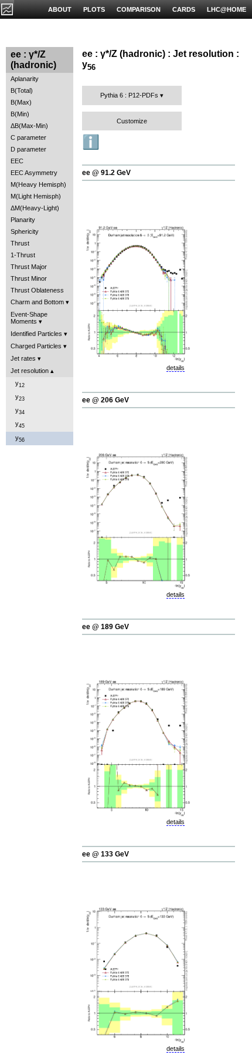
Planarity (23, 219)
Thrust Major (29, 266)
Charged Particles (36, 346)
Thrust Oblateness (37, 290)
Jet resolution (30, 370)
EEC (17, 160)
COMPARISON (139, 9)
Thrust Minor (29, 278)
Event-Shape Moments (29, 318)
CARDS (183, 9)
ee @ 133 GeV (105, 854)
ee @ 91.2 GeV (106, 173)
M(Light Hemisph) (36, 196)
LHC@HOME (226, 9)
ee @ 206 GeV (105, 400)
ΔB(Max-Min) (29, 125)
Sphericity (25, 231)
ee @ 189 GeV (105, 627)
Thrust (20, 243)
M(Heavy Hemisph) (38, 184)
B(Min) (20, 113)
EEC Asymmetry (34, 172)
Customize (132, 121)
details (175, 367)
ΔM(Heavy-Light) (35, 207)
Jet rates (23, 358)
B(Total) (22, 90)
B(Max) (21, 102)
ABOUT (59, 9)
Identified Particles (36, 333)
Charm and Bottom (37, 301)
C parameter (28, 137)
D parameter (28, 149)
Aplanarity (25, 78)
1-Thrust (23, 254)
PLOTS (94, 9)
